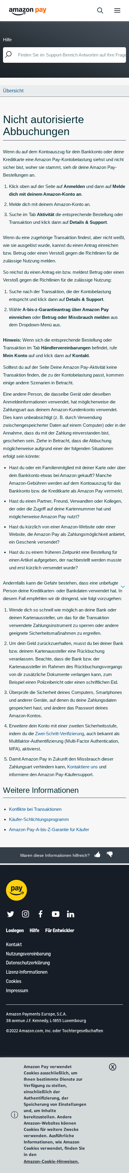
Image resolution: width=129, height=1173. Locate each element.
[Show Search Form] (100, 10)
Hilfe (34, 930)
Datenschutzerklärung (28, 963)
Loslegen (15, 930)
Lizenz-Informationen (26, 972)
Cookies (13, 981)
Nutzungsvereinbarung (28, 954)
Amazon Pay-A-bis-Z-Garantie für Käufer (49, 829)
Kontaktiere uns (82, 766)
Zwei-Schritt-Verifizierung (59, 733)
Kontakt (14, 944)
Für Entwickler (59, 930)
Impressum (17, 990)
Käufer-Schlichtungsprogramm (39, 819)
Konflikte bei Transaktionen (35, 809)
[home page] (28, 11)
